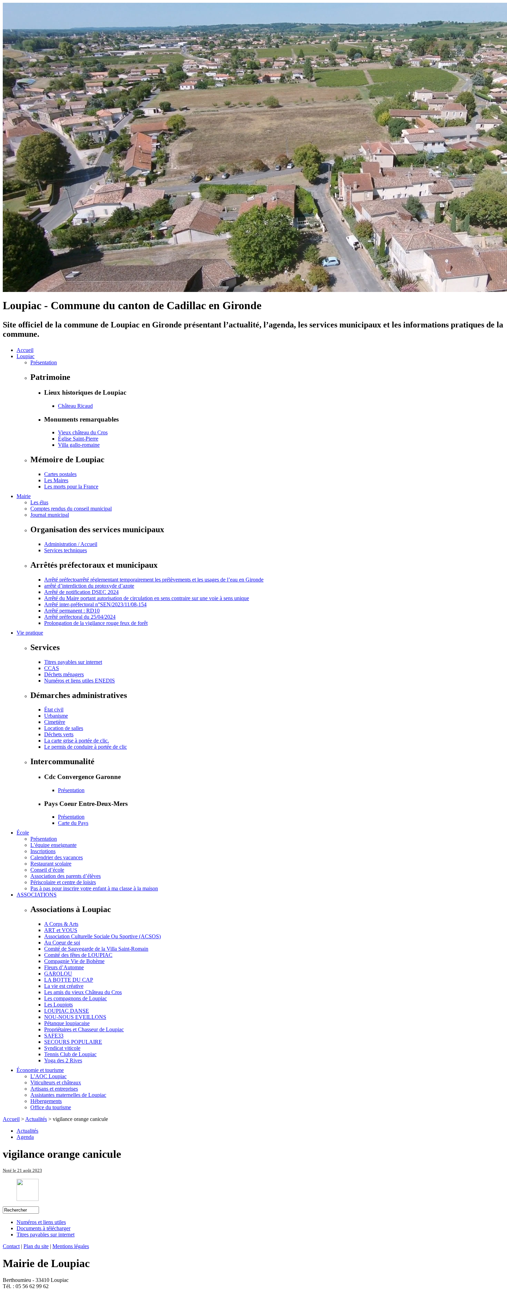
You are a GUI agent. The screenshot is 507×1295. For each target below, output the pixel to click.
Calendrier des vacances (56, 857)
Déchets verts (58, 734)
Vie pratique (30, 633)
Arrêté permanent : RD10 (72, 611)
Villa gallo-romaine (79, 445)
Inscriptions (43, 851)
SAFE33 (53, 1036)
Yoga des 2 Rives (63, 1060)
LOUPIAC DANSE (66, 1011)
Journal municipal (49, 515)
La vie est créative (63, 986)
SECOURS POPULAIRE (73, 1042)
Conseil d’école (47, 870)
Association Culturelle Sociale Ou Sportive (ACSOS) (102, 936)
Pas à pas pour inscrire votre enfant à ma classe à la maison (94, 888)
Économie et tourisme (40, 1070)
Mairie (24, 496)
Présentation (43, 362)
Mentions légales (70, 1246)
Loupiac (25, 356)
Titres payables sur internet (73, 662)
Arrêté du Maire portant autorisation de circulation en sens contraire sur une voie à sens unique (146, 598)
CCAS (51, 668)
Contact (11, 1246)
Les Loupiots (58, 1005)
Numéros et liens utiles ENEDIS (79, 681)
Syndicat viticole (62, 1048)
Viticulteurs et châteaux (55, 1082)
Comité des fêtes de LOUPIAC (78, 955)
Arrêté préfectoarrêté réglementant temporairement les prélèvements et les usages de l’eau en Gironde (154, 580)
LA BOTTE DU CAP (68, 980)
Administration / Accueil (70, 544)
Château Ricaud (75, 406)
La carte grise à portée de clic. (76, 740)
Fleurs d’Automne (64, 967)
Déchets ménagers (64, 674)
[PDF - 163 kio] (28, 1199)
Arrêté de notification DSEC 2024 (81, 592)
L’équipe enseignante (53, 845)
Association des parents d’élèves (65, 876)
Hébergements (46, 1101)
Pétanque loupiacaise (67, 1023)
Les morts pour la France (71, 486)
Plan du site (36, 1246)
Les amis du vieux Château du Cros (83, 992)
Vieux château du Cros (83, 432)
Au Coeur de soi (62, 942)
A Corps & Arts (61, 924)
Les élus (39, 502)
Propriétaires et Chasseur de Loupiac (84, 1029)
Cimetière (54, 722)
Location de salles (63, 728)
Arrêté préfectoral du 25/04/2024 (80, 617)
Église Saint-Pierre (78, 439)
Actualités (36, 1119)
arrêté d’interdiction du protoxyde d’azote (89, 586)
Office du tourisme (50, 1107)
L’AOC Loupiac (48, 1076)
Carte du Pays (73, 823)
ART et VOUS (60, 930)
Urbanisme (56, 716)
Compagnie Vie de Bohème (74, 961)
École (23, 833)
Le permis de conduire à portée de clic (85, 747)
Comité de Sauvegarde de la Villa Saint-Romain (96, 949)
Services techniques (65, 550)
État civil (53, 709)
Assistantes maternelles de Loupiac (68, 1095)
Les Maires (56, 480)
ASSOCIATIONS (37, 895)
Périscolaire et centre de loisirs (63, 882)
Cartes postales (60, 474)
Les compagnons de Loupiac (75, 998)
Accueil (25, 350)
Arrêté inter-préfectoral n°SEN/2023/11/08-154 (95, 604)
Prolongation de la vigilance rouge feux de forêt (96, 623)
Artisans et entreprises (54, 1089)
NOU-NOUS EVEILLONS (75, 1017)
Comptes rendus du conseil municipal (71, 509)
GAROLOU (58, 974)
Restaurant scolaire (50, 864)
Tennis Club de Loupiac (70, 1054)
